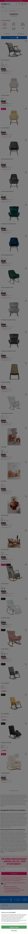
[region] (14, 922)
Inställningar (14, 930)
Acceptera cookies (14, 927)
